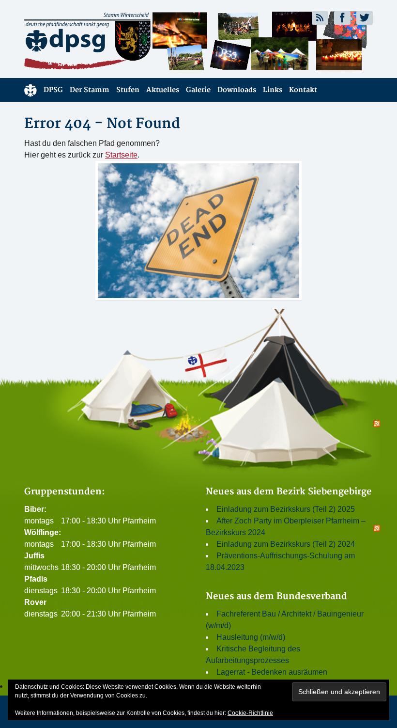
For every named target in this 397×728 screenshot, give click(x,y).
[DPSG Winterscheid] (107, 40)
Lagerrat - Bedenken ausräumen (271, 672)
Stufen (127, 90)
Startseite (121, 155)
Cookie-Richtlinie (250, 713)
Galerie (198, 90)
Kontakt (303, 90)
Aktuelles (162, 90)
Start (30, 90)
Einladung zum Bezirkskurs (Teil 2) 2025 (285, 509)
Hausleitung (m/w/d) (250, 637)
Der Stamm (89, 90)
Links (272, 90)
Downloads (236, 90)
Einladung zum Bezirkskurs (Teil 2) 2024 (285, 544)
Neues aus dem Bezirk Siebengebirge (289, 491)
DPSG (53, 90)
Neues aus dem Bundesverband (276, 596)
